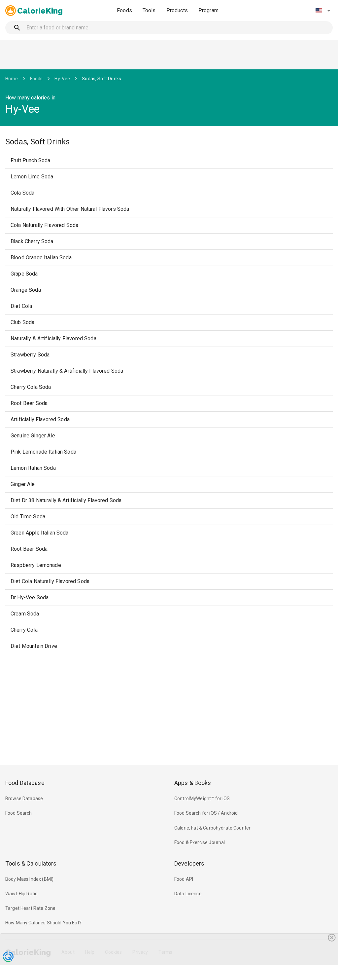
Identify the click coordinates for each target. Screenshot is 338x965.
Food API (183, 879)
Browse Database (24, 798)
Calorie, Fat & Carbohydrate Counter (212, 828)
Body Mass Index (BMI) (29, 879)
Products (177, 10)
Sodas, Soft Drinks (101, 78)
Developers (189, 863)
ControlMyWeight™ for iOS (202, 798)
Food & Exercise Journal (199, 842)
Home (11, 78)
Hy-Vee (62, 78)
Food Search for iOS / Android (206, 813)
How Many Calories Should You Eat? (43, 922)
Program (208, 10)
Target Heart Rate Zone (30, 908)
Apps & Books (192, 782)
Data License (188, 893)
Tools (149, 10)
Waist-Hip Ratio (21, 893)
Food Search (18, 813)
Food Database (25, 782)
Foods (124, 10)
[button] (323, 10)
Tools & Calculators (31, 863)
